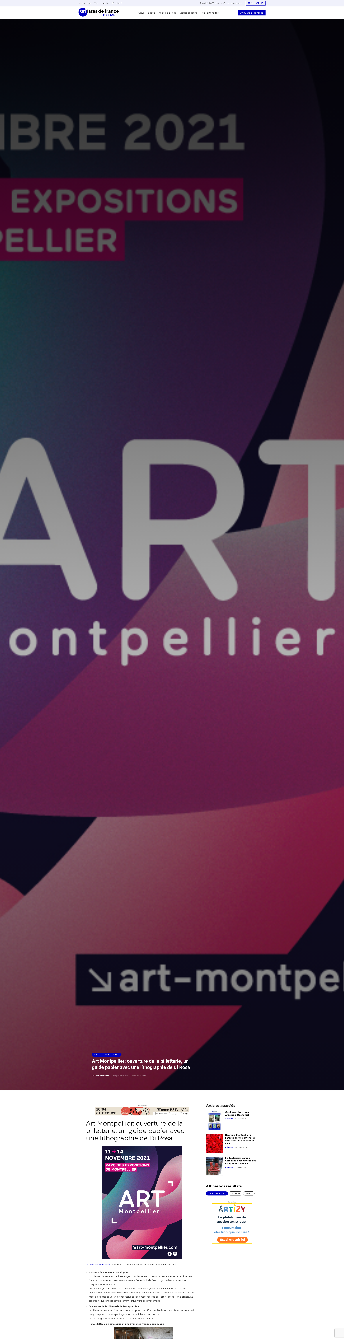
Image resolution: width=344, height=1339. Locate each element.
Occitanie (235, 1193)
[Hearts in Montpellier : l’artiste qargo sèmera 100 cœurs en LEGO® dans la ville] (214, 1143)
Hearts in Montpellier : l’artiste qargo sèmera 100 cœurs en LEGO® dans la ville (240, 1139)
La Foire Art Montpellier (98, 1266)
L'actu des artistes (106, 1054)
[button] (84, 3)
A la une (229, 1119)
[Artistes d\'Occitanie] (98, 12)
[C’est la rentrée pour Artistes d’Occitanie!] (214, 1120)
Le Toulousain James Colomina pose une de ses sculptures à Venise (240, 1161)
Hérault (248, 1193)
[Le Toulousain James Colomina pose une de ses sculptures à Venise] (214, 1166)
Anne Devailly (102, 1075)
